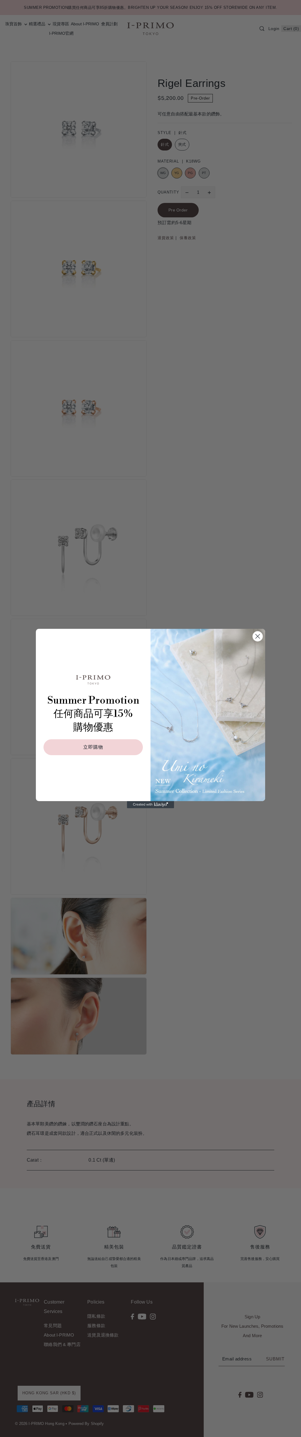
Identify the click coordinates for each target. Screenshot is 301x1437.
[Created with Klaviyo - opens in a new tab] (150, 804)
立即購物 (93, 747)
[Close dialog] (257, 636)
